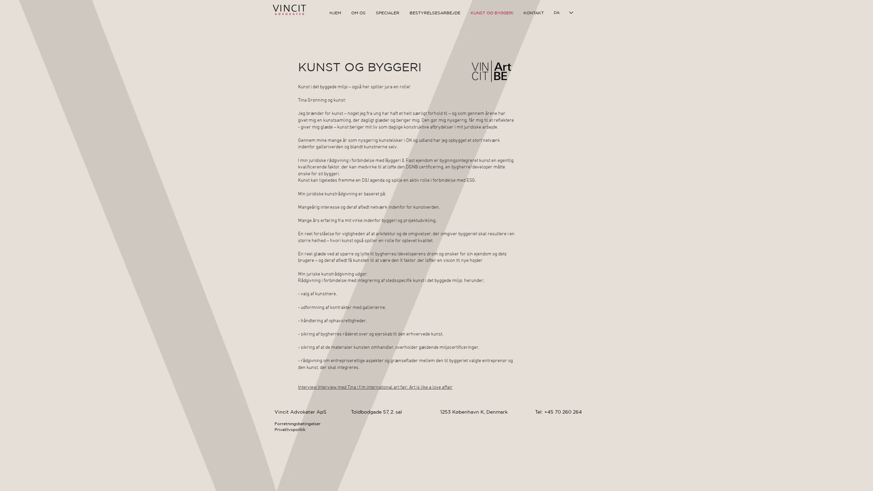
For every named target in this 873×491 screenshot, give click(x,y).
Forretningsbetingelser (298, 423)
